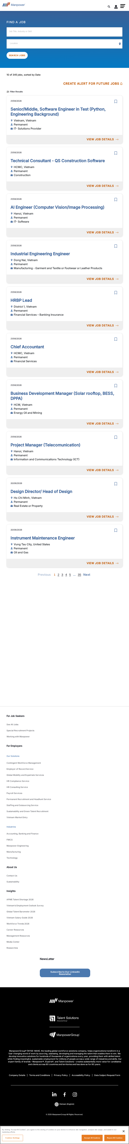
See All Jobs (12, 724)
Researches (12, 948)
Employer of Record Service (20, 769)
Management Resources (18, 936)
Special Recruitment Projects (20, 730)
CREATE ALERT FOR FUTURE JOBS (91, 83)
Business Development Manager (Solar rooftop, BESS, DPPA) (62, 396)
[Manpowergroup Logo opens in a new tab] (64, 1036)
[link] (64, 1094)
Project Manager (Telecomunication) (45, 444)
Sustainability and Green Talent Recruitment (27, 811)
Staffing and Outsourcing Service (22, 805)
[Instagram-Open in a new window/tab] (75, 1094)
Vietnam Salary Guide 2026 (20, 917)
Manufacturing (14, 852)
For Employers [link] (14, 745)
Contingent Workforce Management (24, 763)
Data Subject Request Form (107, 1075)
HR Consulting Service (17, 787)
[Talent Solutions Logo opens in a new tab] (64, 1018)
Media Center (13, 942)
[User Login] (116, 7)
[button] (122, 6)
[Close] (123, 1131)
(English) (66, 1104)
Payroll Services (14, 793)
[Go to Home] (14, 5)
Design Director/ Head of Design (41, 491)
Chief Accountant (27, 346)
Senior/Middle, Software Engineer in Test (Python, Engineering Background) (58, 112)
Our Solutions (13, 756)
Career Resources (15, 929)
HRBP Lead (21, 300)
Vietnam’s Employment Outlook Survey (25, 905)
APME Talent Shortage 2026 (20, 899)
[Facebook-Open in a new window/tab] (64, 1094)
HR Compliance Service (18, 781)
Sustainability (13, 881)
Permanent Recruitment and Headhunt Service (29, 799)
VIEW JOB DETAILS (100, 139)
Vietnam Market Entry (17, 817)
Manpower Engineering (18, 845)
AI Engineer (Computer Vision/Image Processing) (57, 207)
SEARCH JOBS (17, 55)
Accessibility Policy (81, 1075)
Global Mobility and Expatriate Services (25, 775)
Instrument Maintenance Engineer (43, 538)
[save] (115, 101)
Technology (12, 858)
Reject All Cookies (114, 1138)
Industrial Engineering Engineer (40, 253)
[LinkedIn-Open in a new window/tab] (54, 1094)
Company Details (17, 1075)
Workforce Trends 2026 (18, 923)
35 (79, 574)
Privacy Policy (61, 1075)
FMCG (10, 839)
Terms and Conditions (39, 1075)
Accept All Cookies (92, 1138)
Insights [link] (11, 890)
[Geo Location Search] (120, 44)
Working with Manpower (18, 736)
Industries (11, 826)
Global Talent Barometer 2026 (21, 911)
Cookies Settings (12, 1138)
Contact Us (12, 875)
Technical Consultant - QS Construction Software (58, 160)
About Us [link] (12, 867)
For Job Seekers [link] (16, 715)
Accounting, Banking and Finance (22, 833)
